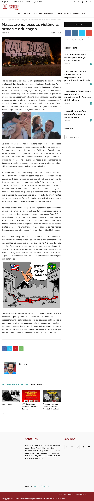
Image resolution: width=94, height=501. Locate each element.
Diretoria (23, 364)
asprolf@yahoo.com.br (42, 486)
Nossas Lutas (29, 13)
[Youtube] (90, 1)
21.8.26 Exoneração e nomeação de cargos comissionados (75, 57)
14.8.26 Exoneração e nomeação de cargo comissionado (75, 114)
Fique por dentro (46, 13)
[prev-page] (3, 413)
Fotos (66, 13)
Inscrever (89, 31)
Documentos (78, 13)
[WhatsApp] (21, 348)
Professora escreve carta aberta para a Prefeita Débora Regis (51, 406)
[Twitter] (86, 1)
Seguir (74, 31)
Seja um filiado (37, 2)
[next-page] (7, 413)
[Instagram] (82, 1)
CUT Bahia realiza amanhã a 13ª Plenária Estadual (30, 406)
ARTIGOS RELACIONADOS (15, 384)
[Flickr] (78, 1)
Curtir (68, 31)
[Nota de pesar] (11, 396)
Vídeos (59, 13)
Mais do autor (37, 384)
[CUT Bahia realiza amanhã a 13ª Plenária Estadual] (31, 396)
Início (20, 13)
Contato (28, 2)
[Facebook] (74, 1)
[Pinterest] (15, 348)
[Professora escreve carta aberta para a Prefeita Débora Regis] (52, 396)
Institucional (17, 2)
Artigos (24, 20)
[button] (89, 14)
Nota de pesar (7, 404)
